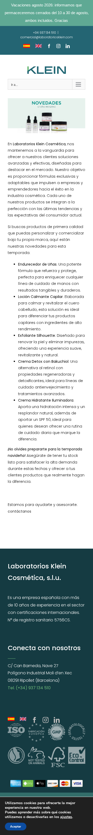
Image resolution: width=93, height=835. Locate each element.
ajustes (66, 817)
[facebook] (34, 720)
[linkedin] (57, 720)
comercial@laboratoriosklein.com (46, 37)
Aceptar (15, 826)
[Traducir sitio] (11, 720)
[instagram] (46, 720)
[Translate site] (23, 720)
